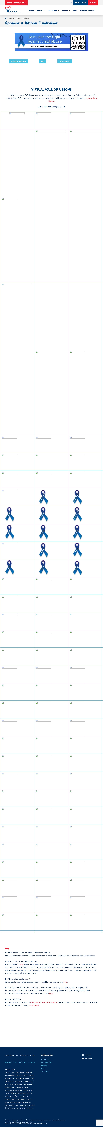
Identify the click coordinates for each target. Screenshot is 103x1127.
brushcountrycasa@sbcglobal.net (37, 1124)
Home (31, 10)
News (75, 10)
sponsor (54, 1002)
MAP (31, 1122)
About (40, 10)
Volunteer (52, 10)
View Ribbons (64, 61)
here (21, 964)
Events (65, 10)
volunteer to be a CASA (40, 1002)
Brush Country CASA (16, 2)
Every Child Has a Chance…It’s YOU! (20, 1062)
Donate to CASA (87, 10)
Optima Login (80, 3)
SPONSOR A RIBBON (18, 61)
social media (34, 1005)
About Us (45, 1059)
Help (43, 1068)
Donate (93, 3)
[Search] (71, 2)
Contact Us (46, 1062)
